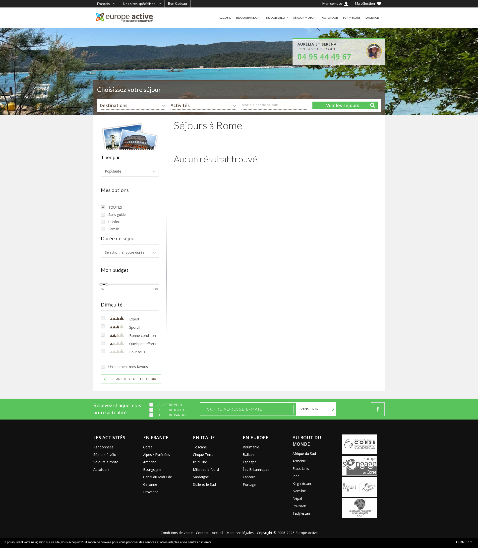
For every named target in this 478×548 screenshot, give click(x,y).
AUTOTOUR (330, 17)
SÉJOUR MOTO (303, 17)
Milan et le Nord (206, 469)
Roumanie (251, 447)
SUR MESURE (351, 17)
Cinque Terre (203, 454)
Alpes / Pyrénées (156, 454)
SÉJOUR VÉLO (275, 17)
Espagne (249, 462)
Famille (114, 229)
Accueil (217, 532)
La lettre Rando (171, 415)
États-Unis (301, 468)
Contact (202, 532)
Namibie (299, 490)
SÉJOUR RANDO (247, 17)
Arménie (299, 461)
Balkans (249, 454)
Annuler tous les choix (136, 378)
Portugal (249, 484)
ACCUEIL (225, 17)
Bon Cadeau (177, 3)
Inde (296, 476)
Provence (150, 491)
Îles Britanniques (256, 469)
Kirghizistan (302, 483)
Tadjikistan (301, 513)
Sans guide (117, 214)
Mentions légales (240, 532)
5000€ (154, 289)
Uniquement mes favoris (128, 366)
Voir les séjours (342, 105)
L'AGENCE (372, 17)
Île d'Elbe (200, 462)
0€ (102, 289)
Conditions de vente (177, 532)
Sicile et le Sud (204, 484)
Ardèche (149, 462)
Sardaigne (201, 477)
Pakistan (299, 505)
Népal (297, 498)
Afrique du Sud (304, 453)
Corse (148, 447)
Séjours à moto (106, 462)
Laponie (249, 477)
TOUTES (115, 207)
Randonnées (103, 447)
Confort (114, 221)
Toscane (200, 447)
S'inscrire (310, 409)
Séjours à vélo (104, 454)
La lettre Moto (170, 410)
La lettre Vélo (169, 405)
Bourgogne (152, 469)
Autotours (101, 469)
